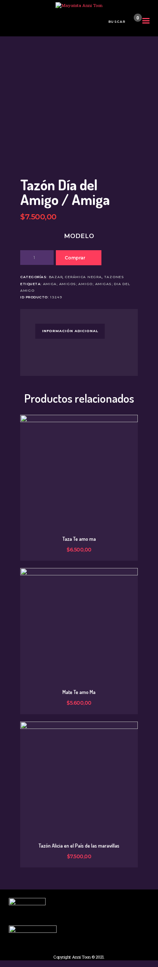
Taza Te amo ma (79, 539)
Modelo (79, 236)
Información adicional (70, 331)
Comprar (75, 257)
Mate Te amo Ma (79, 692)
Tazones (114, 277)
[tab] (70, 331)
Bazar (56, 277)
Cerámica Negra (83, 277)
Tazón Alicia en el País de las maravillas (79, 846)
